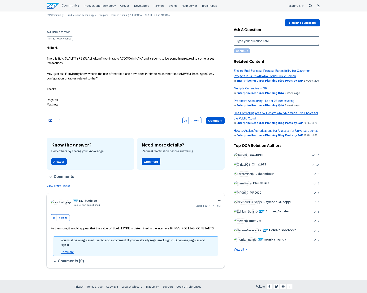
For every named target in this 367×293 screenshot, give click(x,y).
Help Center (189, 5)
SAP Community (55, 15)
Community (70, 5)
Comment (215, 120)
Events (173, 5)
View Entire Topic (58, 185)
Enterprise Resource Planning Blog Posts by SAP (269, 80)
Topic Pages (209, 5)
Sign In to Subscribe (302, 22)
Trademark (152, 286)
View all (239, 249)
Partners (159, 5)
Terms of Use (95, 286)
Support (168, 286)
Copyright (112, 286)
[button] (185, 120)
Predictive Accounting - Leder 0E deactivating (264, 100)
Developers (141, 5)
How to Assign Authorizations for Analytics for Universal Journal (276, 130)
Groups (125, 5)
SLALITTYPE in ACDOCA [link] (157, 15)
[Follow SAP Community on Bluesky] (276, 286)
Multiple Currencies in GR (250, 88)
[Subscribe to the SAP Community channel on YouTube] (283, 286)
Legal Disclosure (132, 286)
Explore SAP (296, 5)
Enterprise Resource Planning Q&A (260, 93)
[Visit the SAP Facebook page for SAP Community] (269, 286)
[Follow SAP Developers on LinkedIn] (289, 286)
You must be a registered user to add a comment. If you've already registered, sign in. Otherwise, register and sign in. (133, 242)
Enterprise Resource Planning (113, 15)
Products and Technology (100, 5)
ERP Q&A (137, 15)
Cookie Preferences (188, 286)
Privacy (79, 286)
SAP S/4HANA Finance (59, 38)
